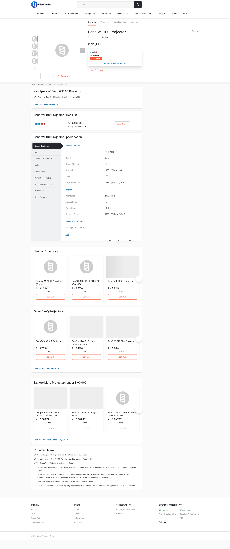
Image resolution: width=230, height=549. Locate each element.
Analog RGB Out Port (43, 158)
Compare (134, 22)
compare (50, 297)
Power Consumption (42, 178)
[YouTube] (169, 525)
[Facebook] (160, 525)
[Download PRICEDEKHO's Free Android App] (189, 514)
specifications (120, 22)
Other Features (40, 197)
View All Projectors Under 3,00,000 (49, 439)
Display (37, 152)
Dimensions (39, 190)
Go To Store (63, 76)
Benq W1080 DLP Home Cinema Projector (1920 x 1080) (48, 415)
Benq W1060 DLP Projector (48, 341)
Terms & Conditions (38, 522)
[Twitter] (164, 525)
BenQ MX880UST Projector (120, 281)
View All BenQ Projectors (45, 368)
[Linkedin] (173, 525)
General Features (41, 146)
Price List (105, 22)
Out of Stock (95, 58)
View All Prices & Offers (114, 63)
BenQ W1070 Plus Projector (121, 341)
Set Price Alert (97, 70)
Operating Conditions (43, 184)
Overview (92, 22)
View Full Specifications (44, 104)
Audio (36, 165)
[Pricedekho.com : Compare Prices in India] (43, 4)
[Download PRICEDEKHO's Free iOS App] (168, 512)
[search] (138, 4)
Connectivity (39, 171)
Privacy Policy (36, 518)
